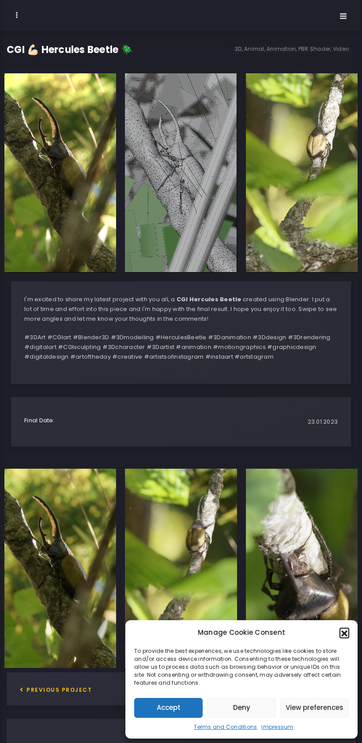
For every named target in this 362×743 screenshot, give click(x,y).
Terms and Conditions (225, 727)
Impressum (277, 727)
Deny (241, 707)
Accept (169, 707)
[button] (344, 632)
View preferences (314, 707)
